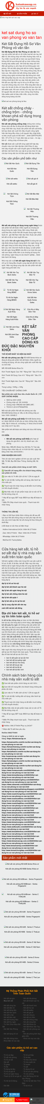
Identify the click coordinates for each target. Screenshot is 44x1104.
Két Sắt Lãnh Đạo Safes (12, 335)
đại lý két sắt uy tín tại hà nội (13, 601)
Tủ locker (26, 1064)
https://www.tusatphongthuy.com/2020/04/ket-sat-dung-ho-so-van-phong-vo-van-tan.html (22, 818)
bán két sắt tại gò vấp (14, 665)
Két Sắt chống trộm (11, 1038)
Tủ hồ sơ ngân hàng (11, 1074)
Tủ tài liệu (27, 1057)
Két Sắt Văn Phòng (11, 1029)
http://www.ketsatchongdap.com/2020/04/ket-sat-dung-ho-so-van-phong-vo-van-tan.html (21, 851)
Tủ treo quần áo (29, 1062)
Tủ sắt (25, 1067)
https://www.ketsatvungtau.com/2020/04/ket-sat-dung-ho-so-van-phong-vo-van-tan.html (21, 823)
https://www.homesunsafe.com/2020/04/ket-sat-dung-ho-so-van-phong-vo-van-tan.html (21, 771)
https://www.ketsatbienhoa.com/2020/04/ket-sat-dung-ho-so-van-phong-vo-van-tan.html (21, 832)
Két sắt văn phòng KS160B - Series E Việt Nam (22, 947)
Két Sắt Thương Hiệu (32, 217)
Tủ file (6, 1067)
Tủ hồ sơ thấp (28, 1055)
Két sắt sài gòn (9, 998)
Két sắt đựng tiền (10, 1010)
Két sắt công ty (28, 1015)
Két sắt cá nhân (29, 1017)
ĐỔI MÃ (8, 13)
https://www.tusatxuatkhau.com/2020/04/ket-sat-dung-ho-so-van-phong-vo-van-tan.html (21, 799)
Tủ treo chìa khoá (29, 1059)
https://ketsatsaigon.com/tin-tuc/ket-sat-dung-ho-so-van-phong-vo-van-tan (22, 762)
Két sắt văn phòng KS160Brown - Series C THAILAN (22, 902)
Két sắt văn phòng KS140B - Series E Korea (22, 962)
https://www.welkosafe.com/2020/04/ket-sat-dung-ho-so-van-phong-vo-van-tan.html (22, 828)
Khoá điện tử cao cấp (12, 1041)
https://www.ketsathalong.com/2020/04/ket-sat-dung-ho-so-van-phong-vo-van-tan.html (20, 837)
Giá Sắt (6, 1085)
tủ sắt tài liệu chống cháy (11, 620)
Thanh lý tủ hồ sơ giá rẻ (12, 1076)
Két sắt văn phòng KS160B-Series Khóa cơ (22, 868)
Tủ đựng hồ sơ (28, 1069)
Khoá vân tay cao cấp (31, 1038)
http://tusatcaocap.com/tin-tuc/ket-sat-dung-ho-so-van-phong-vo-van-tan (21, 757)
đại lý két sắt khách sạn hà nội (14, 587)
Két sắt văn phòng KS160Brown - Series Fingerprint (22, 885)
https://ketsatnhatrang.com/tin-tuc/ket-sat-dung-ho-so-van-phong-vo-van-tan (21, 748)
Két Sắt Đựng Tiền (32, 169)
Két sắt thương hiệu (11, 1019)
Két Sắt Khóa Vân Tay (31, 1026)
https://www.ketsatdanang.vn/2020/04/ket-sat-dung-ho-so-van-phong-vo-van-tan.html (20, 776)
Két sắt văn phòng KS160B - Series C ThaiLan (22, 931)
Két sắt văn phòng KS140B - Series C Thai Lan (22, 977)
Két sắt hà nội (28, 1008)
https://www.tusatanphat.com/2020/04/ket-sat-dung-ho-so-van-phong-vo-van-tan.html (20, 809)
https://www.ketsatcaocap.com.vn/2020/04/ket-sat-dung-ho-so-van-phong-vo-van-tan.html (22, 842)
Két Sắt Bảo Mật (32, 199)
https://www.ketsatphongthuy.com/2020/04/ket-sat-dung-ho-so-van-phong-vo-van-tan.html (21, 780)
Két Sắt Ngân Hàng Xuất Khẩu (12, 318)
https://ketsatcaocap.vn (16, 738)
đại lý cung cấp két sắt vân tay (14, 604)
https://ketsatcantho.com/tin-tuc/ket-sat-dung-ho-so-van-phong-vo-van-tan (22, 743)
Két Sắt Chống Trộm (11, 202)
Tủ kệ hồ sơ (27, 1085)
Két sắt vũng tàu (10, 1005)
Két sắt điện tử (9, 1008)
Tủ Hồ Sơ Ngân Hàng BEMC (12, 298)
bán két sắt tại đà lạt (13, 667)
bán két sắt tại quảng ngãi (16, 660)
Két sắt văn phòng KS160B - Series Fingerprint (22, 916)
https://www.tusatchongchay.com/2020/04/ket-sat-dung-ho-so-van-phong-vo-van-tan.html (22, 795)
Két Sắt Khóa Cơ (29, 1024)
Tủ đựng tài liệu (9, 1069)
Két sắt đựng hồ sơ (11, 1033)
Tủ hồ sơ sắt (8, 1059)
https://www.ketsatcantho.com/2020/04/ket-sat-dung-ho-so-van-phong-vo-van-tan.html (20, 813)
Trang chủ (8, 1100)
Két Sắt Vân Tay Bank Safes (12, 281)
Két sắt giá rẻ (32, 183)
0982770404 (23, 1100)
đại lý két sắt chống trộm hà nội (14, 594)
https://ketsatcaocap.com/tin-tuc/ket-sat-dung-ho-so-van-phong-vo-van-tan (22, 766)
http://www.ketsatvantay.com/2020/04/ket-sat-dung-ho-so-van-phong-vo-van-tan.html (20, 846)
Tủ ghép (7, 1064)
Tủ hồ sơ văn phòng (30, 1071)
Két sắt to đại (8, 1015)
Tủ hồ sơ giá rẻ (9, 1071)
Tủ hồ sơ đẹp (8, 1055)
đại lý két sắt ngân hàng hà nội (14, 590)
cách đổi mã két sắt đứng (12, 608)
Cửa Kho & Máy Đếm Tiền (32, 318)
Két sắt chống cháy (30, 1019)
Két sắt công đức (29, 1022)
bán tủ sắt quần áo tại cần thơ (17, 658)
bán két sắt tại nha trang (15, 662)
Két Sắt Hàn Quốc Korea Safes (32, 300)
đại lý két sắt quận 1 (10, 597)
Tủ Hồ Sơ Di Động (10, 1081)
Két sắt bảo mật (9, 1017)
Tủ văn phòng (28, 1074)
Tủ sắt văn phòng (10, 1057)
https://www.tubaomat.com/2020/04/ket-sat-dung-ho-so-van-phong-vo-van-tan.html (21, 785)
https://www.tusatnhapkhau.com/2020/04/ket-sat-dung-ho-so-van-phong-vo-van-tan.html (21, 804)
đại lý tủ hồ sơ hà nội (10, 583)
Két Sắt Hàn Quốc (12, 169)
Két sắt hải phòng (29, 998)
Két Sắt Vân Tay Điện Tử (32, 281)
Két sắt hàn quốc (10, 1012)
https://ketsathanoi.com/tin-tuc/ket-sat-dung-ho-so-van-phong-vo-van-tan (21, 752)
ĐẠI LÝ (35, 13)
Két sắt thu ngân (10, 1022)
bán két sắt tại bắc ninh (15, 669)
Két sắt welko (12, 183)
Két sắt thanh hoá (30, 1005)
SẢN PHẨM (22, 13)
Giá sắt (6, 1062)
